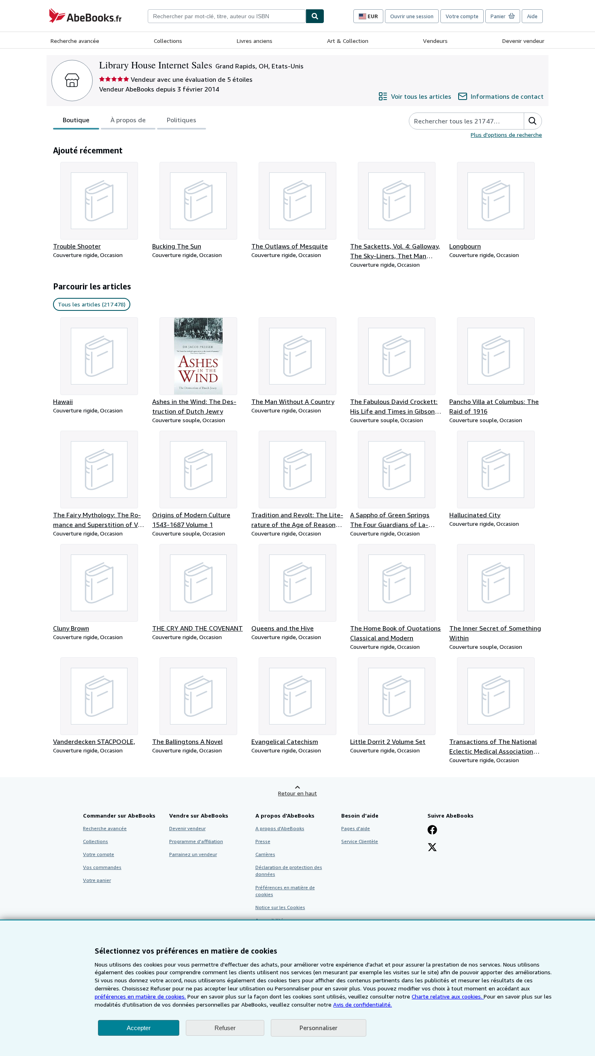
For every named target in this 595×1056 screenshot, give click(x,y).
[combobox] (227, 16)
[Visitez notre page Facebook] (432, 830)
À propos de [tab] (128, 120)
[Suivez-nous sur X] (432, 848)
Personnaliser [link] (319, 1027)
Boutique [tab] (76, 120)
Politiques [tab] (181, 120)
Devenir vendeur (523, 40)
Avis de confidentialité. (362, 1004)
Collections (168, 40)
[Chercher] (315, 16)
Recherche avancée (75, 40)
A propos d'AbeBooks (279, 828)
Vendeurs (435, 40)
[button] (533, 121)
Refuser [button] (225, 1027)
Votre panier (97, 880)
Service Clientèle (359, 841)
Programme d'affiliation (196, 841)
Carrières (265, 854)
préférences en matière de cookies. (140, 996)
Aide (532, 16)
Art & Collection (347, 40)
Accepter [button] (139, 1027)
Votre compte (462, 16)
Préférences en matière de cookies (285, 890)
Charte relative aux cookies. (448, 996)
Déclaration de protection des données (288, 870)
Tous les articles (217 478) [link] (91, 304)
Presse (262, 841)
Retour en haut (297, 793)
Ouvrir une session (412, 16)
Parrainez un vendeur (193, 854)
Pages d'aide (355, 828)
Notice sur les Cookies (280, 907)
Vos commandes (102, 867)
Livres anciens (254, 40)
